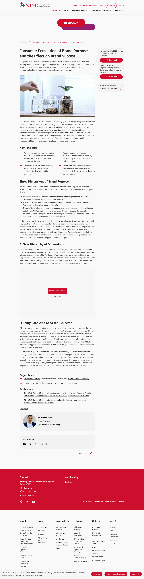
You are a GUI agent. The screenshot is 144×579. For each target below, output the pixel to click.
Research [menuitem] (55, 11)
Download (113, 60)
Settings (97, 574)
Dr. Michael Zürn (45, 418)
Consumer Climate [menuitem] (78, 11)
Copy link (44, 444)
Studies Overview (44, 527)
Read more (69, 482)
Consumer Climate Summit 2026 (98, 542)
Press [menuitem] (76, 6)
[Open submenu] (80, 5)
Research (23, 42)
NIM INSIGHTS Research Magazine (80, 556)
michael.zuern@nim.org (67, 383)
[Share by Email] (36, 444)
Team (111, 531)
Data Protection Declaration (105, 501)
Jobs (111, 547)
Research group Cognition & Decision (25, 549)
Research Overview (26, 527)
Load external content (57, 291)
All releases (60, 539)
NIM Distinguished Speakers (98, 552)
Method (58, 548)
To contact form (25, 495)
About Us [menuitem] (118, 11)
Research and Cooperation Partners (24, 563)
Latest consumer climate (61, 534)
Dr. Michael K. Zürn (31, 383)
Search (112, 6)
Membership (114, 540)
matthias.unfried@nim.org (78, 379)
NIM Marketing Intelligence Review (79, 541)
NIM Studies (42, 531)
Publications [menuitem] (94, 11)
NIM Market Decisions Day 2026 (97, 535)
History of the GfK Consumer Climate (62, 544)
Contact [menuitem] (85, 6)
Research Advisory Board (26, 556)
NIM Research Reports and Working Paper (79, 549)
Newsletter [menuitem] (93, 6)
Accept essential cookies (116, 574)
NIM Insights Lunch (98, 560)
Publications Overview (78, 528)
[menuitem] (111, 5)
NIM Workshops (97, 557)
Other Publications (80, 561)
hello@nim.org (27, 488)
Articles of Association (114, 535)
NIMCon (94, 547)
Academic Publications (78, 534)
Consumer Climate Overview (62, 528)
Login (101, 6)
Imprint (121, 501)
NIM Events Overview (96, 528)
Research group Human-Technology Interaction (26, 533)
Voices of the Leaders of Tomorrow (42, 540)
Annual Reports (115, 544)
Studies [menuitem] (65, 11)
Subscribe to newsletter (109, 89)
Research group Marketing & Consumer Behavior (27, 541)
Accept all (135, 574)
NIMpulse (41, 534)
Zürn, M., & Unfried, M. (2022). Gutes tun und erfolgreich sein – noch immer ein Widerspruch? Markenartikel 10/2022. (55, 401)
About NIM (113, 527)
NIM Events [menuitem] (107, 11)
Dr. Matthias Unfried (32, 379)
